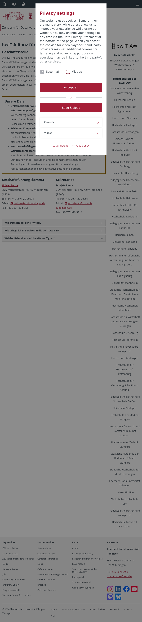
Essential (52, 71)
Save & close (71, 107)
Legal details (60, 145)
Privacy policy (81, 145)
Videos (77, 71)
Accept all (71, 87)
